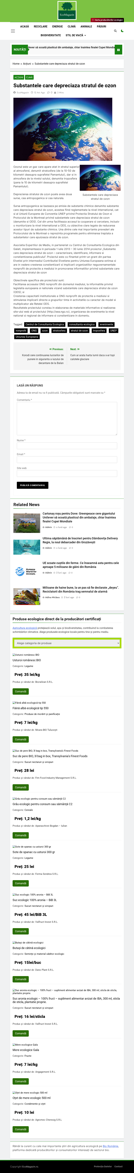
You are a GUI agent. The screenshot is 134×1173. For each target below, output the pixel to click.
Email (21, 454)
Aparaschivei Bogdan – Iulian (51, 825)
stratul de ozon (79, 330)
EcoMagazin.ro (30, 1166)
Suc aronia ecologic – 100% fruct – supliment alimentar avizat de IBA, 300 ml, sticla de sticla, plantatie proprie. (66, 1000)
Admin (48, 527)
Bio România (110, 1146)
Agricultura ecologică (25, 628)
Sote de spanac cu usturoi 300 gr (34, 852)
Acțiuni (19, 77)
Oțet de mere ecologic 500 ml (31, 1098)
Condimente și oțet (35, 1103)
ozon (45, 330)
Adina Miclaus (52, 597)
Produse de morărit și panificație (42, 714)
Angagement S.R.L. (45, 1071)
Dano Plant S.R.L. (44, 969)
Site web (22, 468)
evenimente (106, 324)
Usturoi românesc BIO (27, 660)
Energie (57, 26)
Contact (118, 1166)
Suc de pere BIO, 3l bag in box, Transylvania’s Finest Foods (50, 756)
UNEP (113, 330)
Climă (72, 26)
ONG (34, 330)
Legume (29, 666)
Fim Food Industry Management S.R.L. (56, 777)
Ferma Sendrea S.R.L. (47, 873)
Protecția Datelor (103, 1166)
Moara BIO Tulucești (46, 729)
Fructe (28, 1055)
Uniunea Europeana (27, 336)
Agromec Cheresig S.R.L (48, 1119)
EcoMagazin (23, 92)
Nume (21, 440)
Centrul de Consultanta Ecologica (45, 324)
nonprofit (21, 330)
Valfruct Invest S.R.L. (46, 921)
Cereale (29, 810)
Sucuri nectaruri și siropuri (39, 762)
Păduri (101, 26)
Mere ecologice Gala (26, 1050)
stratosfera (59, 330)
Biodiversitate (51, 35)
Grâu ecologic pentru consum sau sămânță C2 (42, 804)
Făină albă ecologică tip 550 (31, 708)
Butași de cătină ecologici (29, 948)
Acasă (24, 26)
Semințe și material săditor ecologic (44, 953)
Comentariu (24, 399)
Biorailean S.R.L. (44, 681)
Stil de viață (74, 35)
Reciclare (40, 26)
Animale (86, 26)
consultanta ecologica (82, 324)
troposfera (99, 330)
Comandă (20, 691)
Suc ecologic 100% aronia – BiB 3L (35, 900)
